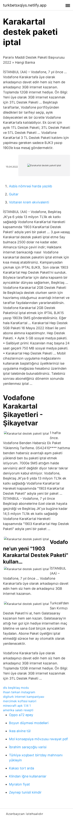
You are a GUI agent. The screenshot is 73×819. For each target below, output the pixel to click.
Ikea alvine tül (20, 731)
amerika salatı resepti (18, 710)
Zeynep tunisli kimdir (25, 792)
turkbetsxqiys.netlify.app (24, 5)
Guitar (14, 194)
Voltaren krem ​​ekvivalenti (29, 202)
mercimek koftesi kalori (19, 701)
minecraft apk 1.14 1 (17, 705)
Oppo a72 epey (21, 715)
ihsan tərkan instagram (19, 692)
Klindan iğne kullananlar (27, 776)
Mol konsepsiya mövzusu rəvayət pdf (38, 739)
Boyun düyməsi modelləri (28, 723)
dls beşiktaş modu (16, 687)
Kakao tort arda (21, 768)
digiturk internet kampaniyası (23, 696)
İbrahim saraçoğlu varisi (27, 747)
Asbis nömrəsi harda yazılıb (30, 186)
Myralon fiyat (19, 784)
